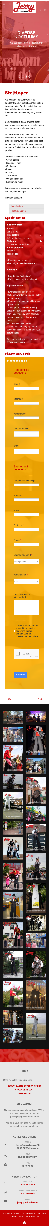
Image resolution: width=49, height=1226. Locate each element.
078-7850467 (28, 1184)
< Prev (8, 699)
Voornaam (19, 399)
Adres (17, 510)
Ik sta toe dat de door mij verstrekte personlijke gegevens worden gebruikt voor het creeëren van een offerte (27, 630)
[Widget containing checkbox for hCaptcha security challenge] (26, 654)
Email (17, 446)
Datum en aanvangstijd (25, 481)
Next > (41, 699)
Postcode (19, 525)
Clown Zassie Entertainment (24, 1086)
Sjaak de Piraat (24, 1090)
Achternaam (20, 414)
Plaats (17, 540)
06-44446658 (28, 1193)
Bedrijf (17, 384)
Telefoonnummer (22, 428)
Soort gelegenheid (23, 555)
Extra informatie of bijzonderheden (22, 595)
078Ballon (24, 1094)
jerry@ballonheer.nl (27, 1202)
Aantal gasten (21, 575)
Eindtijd (18, 495)
